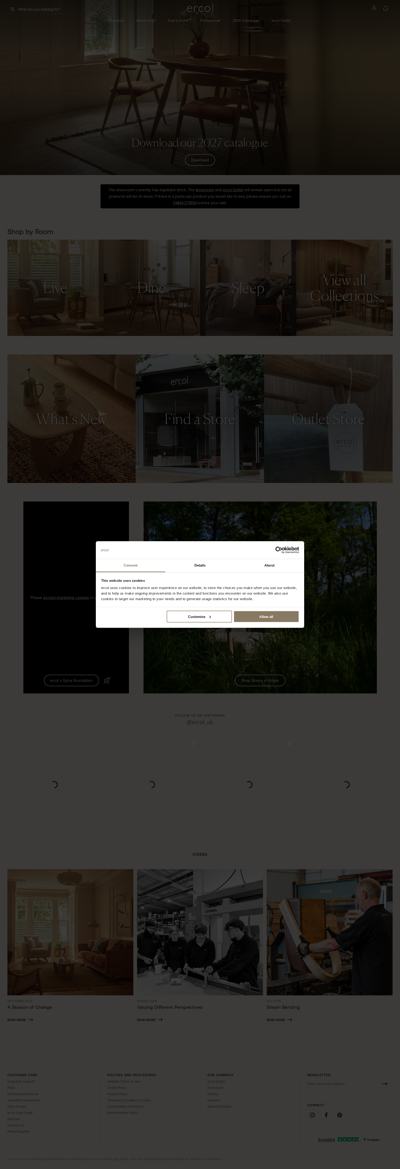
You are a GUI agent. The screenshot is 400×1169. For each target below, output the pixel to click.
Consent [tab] (131, 565)
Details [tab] (200, 565)
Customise (196, 616)
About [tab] (269, 565)
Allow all (266, 616)
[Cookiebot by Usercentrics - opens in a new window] (279, 550)
